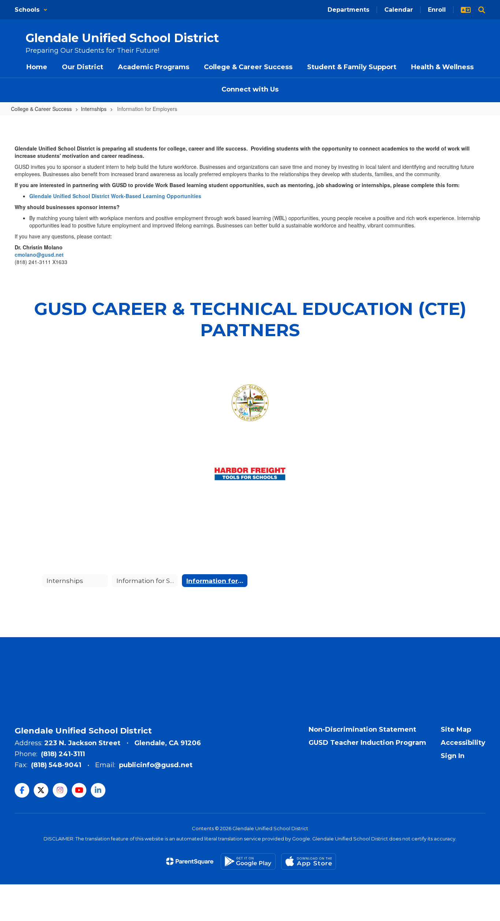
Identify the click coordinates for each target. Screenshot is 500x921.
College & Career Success (41, 108)
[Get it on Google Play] (248, 861)
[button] (31, 9)
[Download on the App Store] (308, 861)
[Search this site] (481, 10)
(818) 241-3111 (63, 754)
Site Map (456, 729)
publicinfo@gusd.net (156, 765)
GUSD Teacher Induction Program (367, 743)
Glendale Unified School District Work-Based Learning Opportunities (115, 196)
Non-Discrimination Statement (362, 729)
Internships (94, 108)
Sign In (452, 756)
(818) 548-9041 (56, 765)
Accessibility (463, 743)
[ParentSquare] (189, 861)
